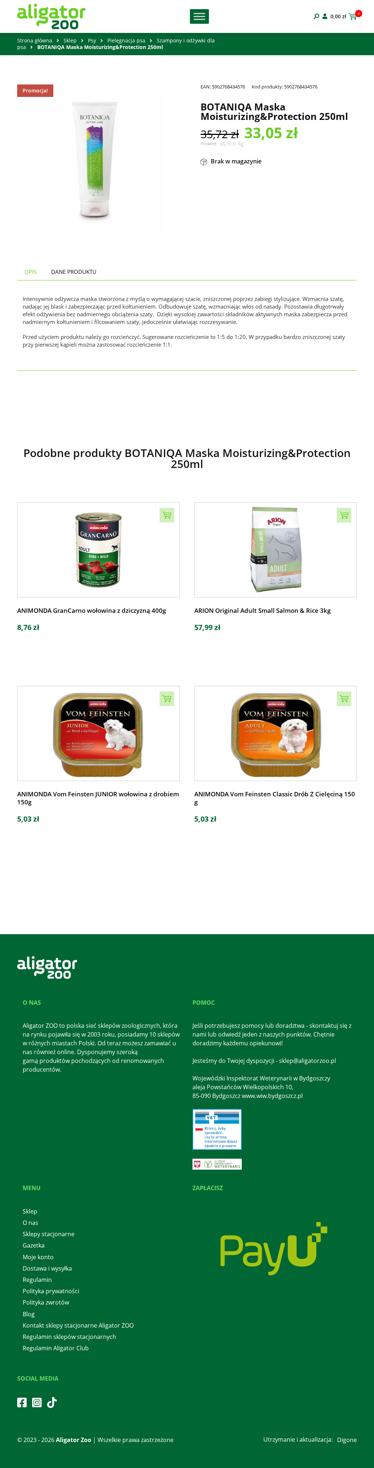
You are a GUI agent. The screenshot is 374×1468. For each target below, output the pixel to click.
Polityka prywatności (51, 1291)
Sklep (70, 40)
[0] (351, 16)
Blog (29, 1314)
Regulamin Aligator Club (56, 1348)
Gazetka (34, 1245)
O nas (30, 1223)
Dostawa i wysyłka (47, 1268)
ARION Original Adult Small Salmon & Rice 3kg (262, 611)
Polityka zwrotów (46, 1302)
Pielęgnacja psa (126, 40)
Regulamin (37, 1280)
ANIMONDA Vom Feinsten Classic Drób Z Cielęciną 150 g (274, 798)
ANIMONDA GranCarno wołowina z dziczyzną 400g (91, 611)
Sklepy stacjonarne (49, 1234)
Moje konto (38, 1257)
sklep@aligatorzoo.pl (307, 1061)
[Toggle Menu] (199, 16)
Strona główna (34, 40)
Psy (92, 40)
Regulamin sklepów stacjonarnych (69, 1337)
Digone (347, 1440)
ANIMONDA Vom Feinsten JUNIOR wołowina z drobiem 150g (98, 798)
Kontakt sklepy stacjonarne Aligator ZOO (78, 1325)
